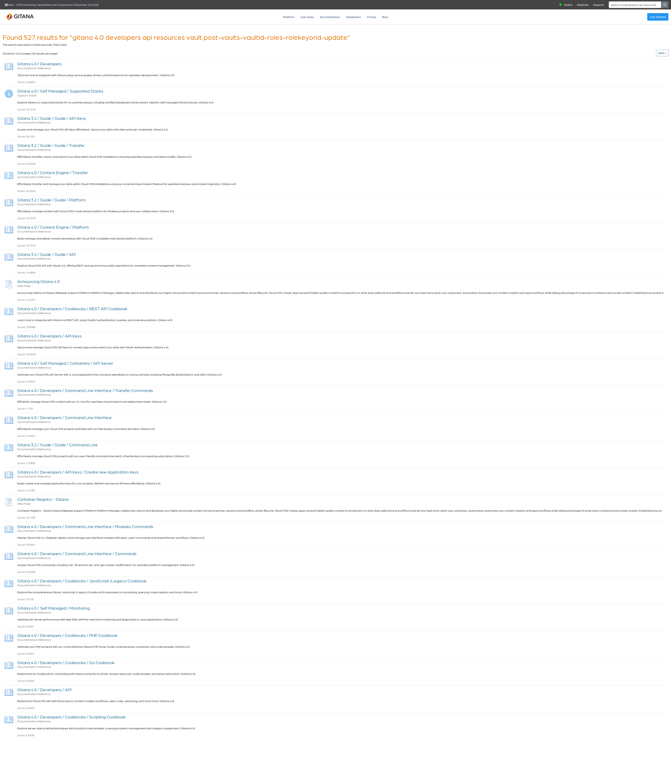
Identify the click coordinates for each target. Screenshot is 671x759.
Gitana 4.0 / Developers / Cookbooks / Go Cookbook (66, 662)
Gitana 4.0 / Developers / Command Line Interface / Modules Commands (85, 526)
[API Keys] (9, 120)
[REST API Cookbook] (9, 310)
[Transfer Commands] (9, 392)
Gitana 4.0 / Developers (39, 63)
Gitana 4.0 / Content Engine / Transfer (52, 172)
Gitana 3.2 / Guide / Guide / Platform (51, 199)
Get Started (658, 17)
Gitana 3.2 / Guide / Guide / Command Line (57, 444)
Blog (385, 17)
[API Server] (9, 365)
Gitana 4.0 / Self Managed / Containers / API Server (65, 363)
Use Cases (307, 17)
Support (598, 4)
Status (568, 4)
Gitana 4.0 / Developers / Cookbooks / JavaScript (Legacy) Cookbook (82, 580)
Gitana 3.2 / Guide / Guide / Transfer (51, 145)
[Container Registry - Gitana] (9, 501)
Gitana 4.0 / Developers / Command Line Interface (64, 417)
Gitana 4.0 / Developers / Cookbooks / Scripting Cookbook (71, 717)
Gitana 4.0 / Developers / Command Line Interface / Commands (76, 553)
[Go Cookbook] (9, 664)
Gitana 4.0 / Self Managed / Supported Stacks (60, 91)
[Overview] (9, 65)
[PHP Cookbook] (9, 637)
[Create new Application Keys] (9, 474)
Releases (583, 4)
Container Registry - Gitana (42, 499)
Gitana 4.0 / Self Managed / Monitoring (53, 608)
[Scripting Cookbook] (9, 719)
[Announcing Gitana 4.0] (9, 283)
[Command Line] (9, 446)
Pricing (371, 17)
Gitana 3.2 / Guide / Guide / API (46, 254)
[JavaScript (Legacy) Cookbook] (9, 582)
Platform (288, 17)
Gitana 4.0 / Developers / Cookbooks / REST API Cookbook (72, 308)
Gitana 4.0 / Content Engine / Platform (53, 227)
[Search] (664, 4)
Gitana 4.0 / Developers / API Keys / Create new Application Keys (78, 472)
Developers (353, 17)
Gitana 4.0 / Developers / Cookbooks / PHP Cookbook (67, 635)
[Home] (24, 17)
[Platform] (9, 202)
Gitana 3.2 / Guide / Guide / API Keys (51, 118)
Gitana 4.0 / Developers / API (44, 689)
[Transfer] (9, 147)
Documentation (330, 17)
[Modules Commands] (9, 528)
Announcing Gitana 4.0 (38, 281)
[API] (9, 256)
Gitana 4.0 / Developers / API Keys (49, 336)
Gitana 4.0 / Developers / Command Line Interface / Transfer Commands (85, 390)
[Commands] (9, 555)
